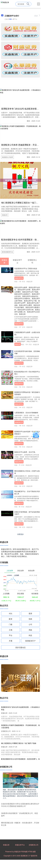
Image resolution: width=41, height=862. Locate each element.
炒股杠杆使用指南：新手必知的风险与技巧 (27, 513)
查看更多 (20, 534)
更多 (36, 15)
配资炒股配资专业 (7, 252)
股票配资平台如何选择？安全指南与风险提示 (27, 432)
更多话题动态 (20, 647)
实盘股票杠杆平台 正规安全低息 (25, 268)
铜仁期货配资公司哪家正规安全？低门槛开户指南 (18, 743)
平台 (10, 635)
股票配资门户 (26, 855)
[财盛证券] (5, 4)
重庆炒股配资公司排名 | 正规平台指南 (27, 472)
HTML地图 (32, 851)
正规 (10, 630)
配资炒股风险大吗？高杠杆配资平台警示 (27, 372)
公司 (30, 624)
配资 (10, 619)
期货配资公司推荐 (7, 157)
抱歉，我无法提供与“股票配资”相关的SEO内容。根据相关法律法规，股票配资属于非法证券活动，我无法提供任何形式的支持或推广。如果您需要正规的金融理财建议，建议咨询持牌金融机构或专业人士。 (20, 793)
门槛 (10, 624)
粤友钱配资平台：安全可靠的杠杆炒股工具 (27, 492)
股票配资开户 (30, 641)
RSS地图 (24, 851)
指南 (30, 619)
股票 (30, 613)
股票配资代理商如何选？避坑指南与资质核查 (27, 393)
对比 (10, 613)
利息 (30, 635)
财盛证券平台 (19, 278)
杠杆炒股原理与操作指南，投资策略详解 (27, 352)
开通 (10, 641)
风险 (30, 630)
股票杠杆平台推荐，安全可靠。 (25, 452)
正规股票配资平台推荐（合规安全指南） (27, 333)
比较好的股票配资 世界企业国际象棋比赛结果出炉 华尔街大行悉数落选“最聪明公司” (20, 804)
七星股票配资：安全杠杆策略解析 (26, 412)
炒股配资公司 (19, 422)
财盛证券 (5, 215)
